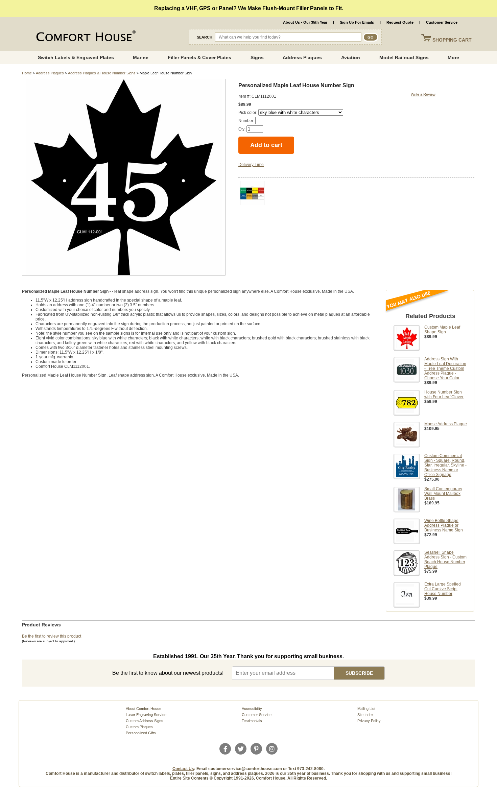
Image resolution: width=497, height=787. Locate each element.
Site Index (365, 715)
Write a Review (423, 94)
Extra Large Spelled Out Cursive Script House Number (442, 589)
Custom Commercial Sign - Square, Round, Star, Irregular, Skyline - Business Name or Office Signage (445, 465)
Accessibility (252, 709)
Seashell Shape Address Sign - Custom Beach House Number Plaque (445, 559)
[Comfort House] (85, 37)
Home (27, 73)
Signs (257, 57)
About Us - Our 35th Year (305, 22)
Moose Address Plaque (445, 424)
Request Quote (399, 22)
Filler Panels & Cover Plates (199, 57)
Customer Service (441, 22)
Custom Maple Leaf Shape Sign (442, 329)
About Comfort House (143, 709)
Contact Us (183, 768)
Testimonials (252, 721)
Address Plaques (302, 57)
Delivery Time (251, 164)
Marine (140, 57)
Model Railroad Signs (404, 57)
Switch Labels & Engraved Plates (76, 57)
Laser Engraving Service (146, 715)
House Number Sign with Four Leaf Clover (444, 394)
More (453, 57)
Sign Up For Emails (357, 22)
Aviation (350, 57)
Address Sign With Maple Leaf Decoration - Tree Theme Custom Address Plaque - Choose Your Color (445, 368)
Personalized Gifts (141, 733)
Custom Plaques (139, 727)
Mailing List (366, 709)
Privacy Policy (369, 721)
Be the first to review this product (51, 636)
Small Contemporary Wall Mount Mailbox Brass (443, 493)
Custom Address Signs (144, 721)
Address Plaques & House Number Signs (102, 73)
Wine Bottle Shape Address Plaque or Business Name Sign (443, 525)
